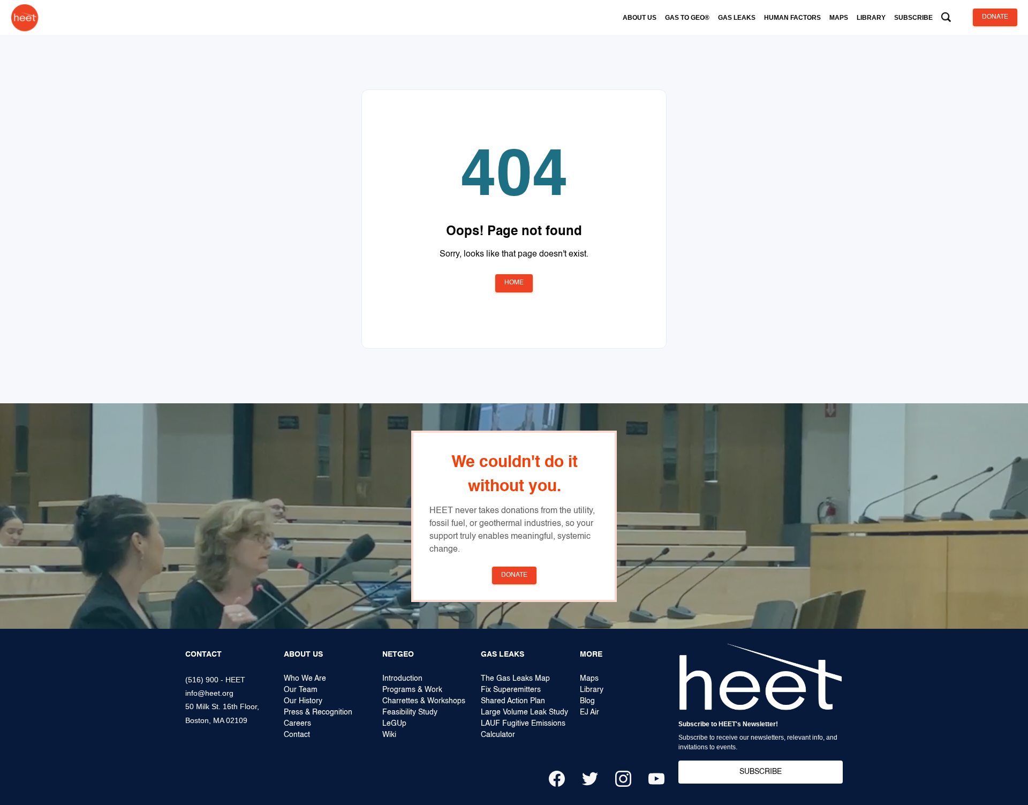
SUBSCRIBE (760, 772)
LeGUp (394, 723)
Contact (297, 735)
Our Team (301, 690)
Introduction (402, 678)
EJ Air (589, 712)
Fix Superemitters (511, 690)
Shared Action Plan (513, 701)
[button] (639, 18)
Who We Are (305, 678)
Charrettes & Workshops (423, 701)
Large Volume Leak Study (524, 712)
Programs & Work (412, 690)
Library (591, 690)
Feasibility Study (409, 712)
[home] (25, 17)
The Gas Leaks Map (515, 678)
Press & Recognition (318, 712)
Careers (297, 723)
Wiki (389, 735)
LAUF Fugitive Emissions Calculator (523, 729)
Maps (589, 678)
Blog (587, 701)
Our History (303, 701)
